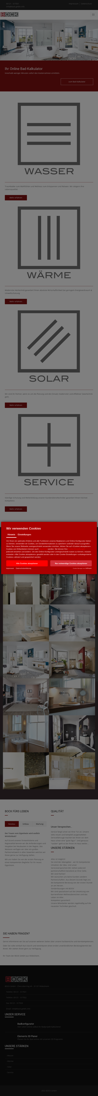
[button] (27, 563)
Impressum (10, 568)
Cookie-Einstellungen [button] (76, 549)
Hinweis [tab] (11, 534)
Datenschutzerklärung (23, 568)
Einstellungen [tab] (24, 534)
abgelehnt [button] (43, 549)
